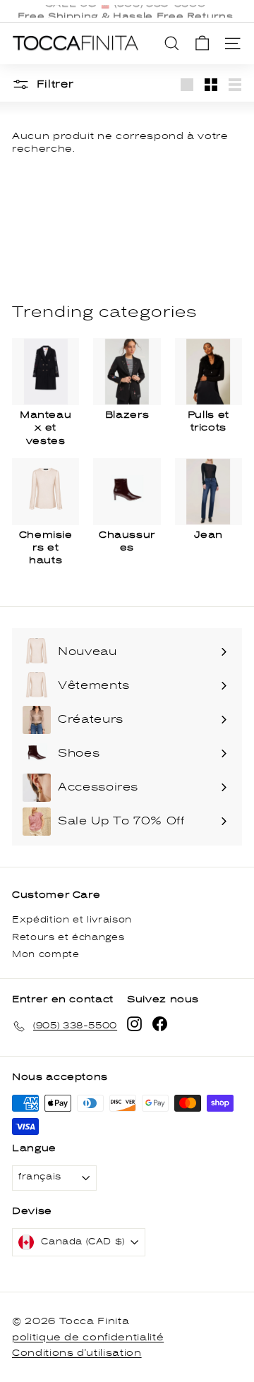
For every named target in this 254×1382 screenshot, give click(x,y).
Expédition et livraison (72, 920)
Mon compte (46, 954)
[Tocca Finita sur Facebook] (159, 1023)
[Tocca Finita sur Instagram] (134, 1023)
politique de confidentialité (88, 1337)
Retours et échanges (68, 937)
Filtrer (53, 84)
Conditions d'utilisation (77, 1353)
